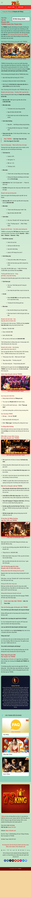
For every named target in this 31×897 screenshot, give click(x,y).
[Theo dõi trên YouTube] (18, 860)
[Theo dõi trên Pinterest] (15, 860)
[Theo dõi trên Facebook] (5, 860)
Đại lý (15, 845)
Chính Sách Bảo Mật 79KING (13, 601)
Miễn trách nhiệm (10, 846)
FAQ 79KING (8, 139)
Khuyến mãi (22, 846)
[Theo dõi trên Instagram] (7, 860)
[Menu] (2, 2)
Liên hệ (11, 845)
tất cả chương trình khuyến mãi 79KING (17, 34)
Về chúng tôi (5, 845)
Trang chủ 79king (6, 11)
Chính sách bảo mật (23, 845)
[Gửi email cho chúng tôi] (13, 860)
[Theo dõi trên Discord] (26, 860)
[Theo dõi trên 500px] (23, 860)
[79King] (15, 2)
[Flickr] (21, 860)
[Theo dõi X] (10, 860)
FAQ (17, 846)
